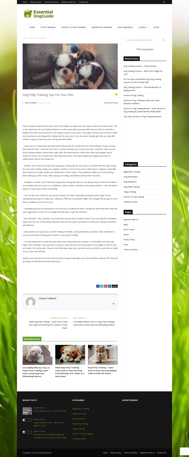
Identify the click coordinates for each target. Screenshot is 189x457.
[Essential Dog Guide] (39, 14)
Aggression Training (102, 27)
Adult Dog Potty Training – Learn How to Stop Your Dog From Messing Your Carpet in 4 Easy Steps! (48, 325)
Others (142, 27)
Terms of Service (51, 2)
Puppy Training (48, 27)
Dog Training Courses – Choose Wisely (140, 66)
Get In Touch (129, 229)
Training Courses (131, 202)
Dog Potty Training (111, 103)
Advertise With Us (68, 2)
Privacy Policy (35, 2)
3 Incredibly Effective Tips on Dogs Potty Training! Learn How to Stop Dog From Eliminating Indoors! (36, 372)
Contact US (83, 2)
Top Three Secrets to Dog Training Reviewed (142, 116)
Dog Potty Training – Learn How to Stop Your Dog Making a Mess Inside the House (102, 370)
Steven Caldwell (30, 103)
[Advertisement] (119, 14)
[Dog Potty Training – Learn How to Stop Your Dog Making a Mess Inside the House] (103, 355)
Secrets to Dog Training (133, 95)
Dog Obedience (125, 27)
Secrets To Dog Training (73, 27)
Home (32, 27)
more (114, 286)
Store (25, 2)
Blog (125, 224)
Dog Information (131, 177)
